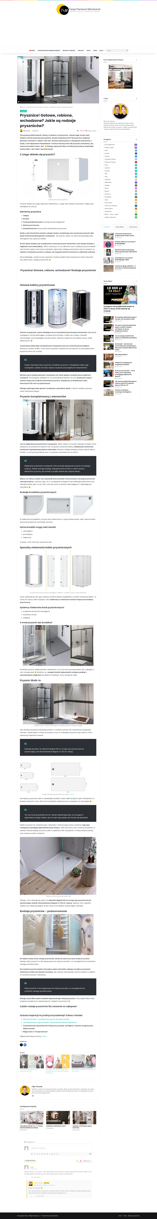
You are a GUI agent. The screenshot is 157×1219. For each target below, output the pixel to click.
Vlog (106, 176)
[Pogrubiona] (32, 1154)
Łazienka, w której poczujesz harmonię (82, 1127)
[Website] (33, 1096)
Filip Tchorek (26, 130)
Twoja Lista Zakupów (111, 205)
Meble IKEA (108, 182)
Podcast (81, 50)
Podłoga (107, 185)
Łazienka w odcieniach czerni (56, 1126)
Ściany (107, 188)
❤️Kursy (32, 50)
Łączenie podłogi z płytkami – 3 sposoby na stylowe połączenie (125, 267)
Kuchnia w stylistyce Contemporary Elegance (123, 391)
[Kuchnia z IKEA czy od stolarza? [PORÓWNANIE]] (109, 244)
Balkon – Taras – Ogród (111, 214)
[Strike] (39, 1154)
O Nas (95, 50)
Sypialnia (107, 171)
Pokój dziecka (109, 208)
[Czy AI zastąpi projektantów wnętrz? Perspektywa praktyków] (109, 338)
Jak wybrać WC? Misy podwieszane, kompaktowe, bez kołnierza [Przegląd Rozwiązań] (57, 1071)
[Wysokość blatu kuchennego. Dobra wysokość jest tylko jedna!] (109, 252)
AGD (106, 173)
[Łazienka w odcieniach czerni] (58, 1117)
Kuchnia (107, 153)
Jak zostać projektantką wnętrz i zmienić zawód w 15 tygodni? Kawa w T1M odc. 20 (126, 383)
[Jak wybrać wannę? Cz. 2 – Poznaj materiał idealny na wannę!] (32, 1117)
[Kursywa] (34, 1154)
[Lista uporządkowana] (42, 1154)
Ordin (32, 1167)
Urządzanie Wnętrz (110, 159)
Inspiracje (107, 179)
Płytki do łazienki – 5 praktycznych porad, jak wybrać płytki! (46, 1019)
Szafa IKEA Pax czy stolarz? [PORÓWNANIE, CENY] (124, 259)
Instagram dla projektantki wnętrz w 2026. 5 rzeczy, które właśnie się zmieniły (119, 308)
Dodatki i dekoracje (110, 217)
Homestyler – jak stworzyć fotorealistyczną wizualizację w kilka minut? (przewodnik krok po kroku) (126, 347)
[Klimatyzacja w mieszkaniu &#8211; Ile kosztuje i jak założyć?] (83, 1061)
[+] (57, 1153)
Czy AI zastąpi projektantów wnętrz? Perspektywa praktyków (126, 337)
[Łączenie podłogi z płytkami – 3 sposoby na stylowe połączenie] (109, 268)
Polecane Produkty (110, 162)
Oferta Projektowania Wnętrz (49, 50)
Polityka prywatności (133, 1215)
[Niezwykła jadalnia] (109, 357)
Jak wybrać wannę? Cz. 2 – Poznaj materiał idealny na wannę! (31, 1127)
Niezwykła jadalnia (121, 354)
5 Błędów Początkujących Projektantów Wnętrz (123, 363)
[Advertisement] (78, 31)
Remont (107, 191)
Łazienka (28, 107)
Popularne (107, 227)
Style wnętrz (108, 202)
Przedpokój (108, 197)
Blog (101, 50)
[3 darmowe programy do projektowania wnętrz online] (109, 236)
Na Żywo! (107, 194)
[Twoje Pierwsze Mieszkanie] (78, 9)
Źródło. (72, 794)
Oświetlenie (108, 211)
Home (120, 1215)
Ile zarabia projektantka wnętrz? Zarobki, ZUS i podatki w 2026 (126, 318)
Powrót (23, 107)
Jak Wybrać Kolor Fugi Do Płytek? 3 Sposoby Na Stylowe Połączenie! (50, 1022)
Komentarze (133, 227)
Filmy (88, 50)
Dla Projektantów (110, 144)
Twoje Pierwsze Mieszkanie (50, 1215)
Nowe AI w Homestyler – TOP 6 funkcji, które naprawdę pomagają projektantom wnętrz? (125, 373)
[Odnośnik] (52, 1154)
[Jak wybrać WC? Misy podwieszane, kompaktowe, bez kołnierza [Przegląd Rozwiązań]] (58, 1061)
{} (54, 1153)
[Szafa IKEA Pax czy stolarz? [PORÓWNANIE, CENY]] (109, 260)
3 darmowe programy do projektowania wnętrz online (124, 234)
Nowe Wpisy (120, 227)
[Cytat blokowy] (47, 1154)
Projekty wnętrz (69, 50)
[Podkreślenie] (37, 1154)
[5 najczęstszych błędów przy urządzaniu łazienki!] (32, 1061)
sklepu (44, 1036)
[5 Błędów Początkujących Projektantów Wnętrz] (109, 365)
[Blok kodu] (49, 1154)
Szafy (106, 200)
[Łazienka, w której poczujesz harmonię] (84, 1117)
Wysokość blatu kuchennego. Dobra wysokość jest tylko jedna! (126, 251)
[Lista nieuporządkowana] (44, 1154)
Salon (106, 165)
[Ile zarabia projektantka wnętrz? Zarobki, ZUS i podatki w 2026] (109, 319)
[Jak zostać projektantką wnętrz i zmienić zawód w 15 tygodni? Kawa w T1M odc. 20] (109, 383)
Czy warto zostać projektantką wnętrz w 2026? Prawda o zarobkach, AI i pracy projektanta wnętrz (125, 328)
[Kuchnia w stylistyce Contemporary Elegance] (109, 392)
